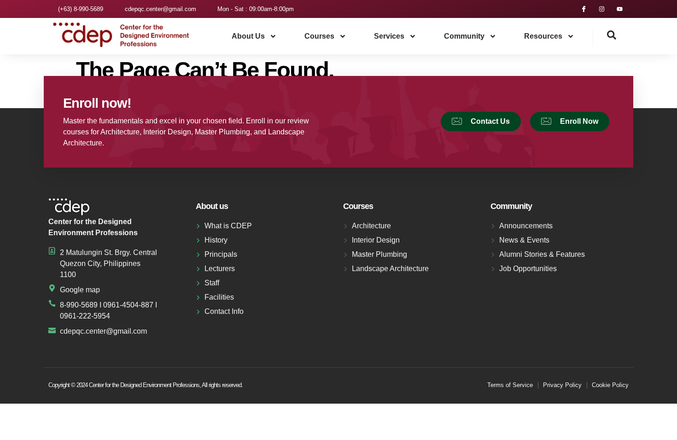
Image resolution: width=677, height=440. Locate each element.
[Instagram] (602, 9)
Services (389, 36)
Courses (319, 36)
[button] (604, 37)
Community (464, 36)
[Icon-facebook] (584, 9)
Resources (543, 36)
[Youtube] (620, 9)
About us (248, 36)
